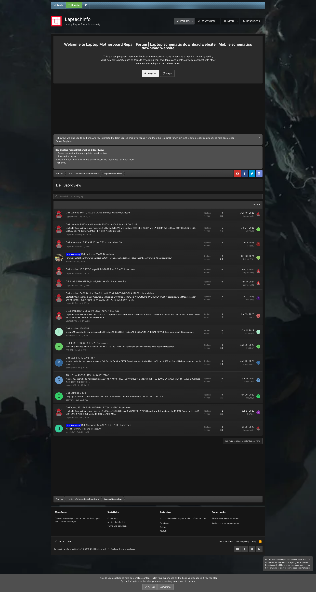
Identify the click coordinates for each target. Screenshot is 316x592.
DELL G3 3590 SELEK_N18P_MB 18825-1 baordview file (96, 281)
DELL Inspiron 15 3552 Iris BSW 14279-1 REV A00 (92, 310)
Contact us (112, 518)
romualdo (250, 299)
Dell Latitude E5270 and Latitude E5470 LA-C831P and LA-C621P (101, 224)
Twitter (163, 527)
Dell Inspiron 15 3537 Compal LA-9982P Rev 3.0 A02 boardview (100, 269)
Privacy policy (242, 541)
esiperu (250, 245)
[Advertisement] (158, 110)
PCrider (250, 414)
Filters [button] (255, 204)
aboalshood (71, 367)
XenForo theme (117, 549)
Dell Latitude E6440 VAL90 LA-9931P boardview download (98, 212)
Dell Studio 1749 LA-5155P (80, 357)
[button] (192, 21)
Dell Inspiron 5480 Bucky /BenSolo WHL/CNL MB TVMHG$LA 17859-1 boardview (110, 293)
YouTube (164, 531)
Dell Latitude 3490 (76, 392)
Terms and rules (225, 541)
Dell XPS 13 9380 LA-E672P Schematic (87, 343)
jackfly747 (71, 432)
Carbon (60, 541)
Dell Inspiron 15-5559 (77, 328)
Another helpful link (116, 522)
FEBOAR (70, 350)
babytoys (70, 400)
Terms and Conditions (117, 526)
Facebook (164, 523)
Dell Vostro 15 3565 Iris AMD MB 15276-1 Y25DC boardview (98, 407)
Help (254, 541)
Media (230, 21)
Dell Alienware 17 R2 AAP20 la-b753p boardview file (94, 242)
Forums (185, 21)
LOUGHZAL (248, 259)
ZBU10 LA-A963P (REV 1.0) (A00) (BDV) (87, 375)
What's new (208, 21)
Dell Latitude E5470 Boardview (98, 254)
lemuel (69, 261)
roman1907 (71, 385)
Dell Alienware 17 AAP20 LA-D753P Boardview (106, 425)
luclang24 (70, 335)
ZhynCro (250, 231)
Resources (253, 21)
